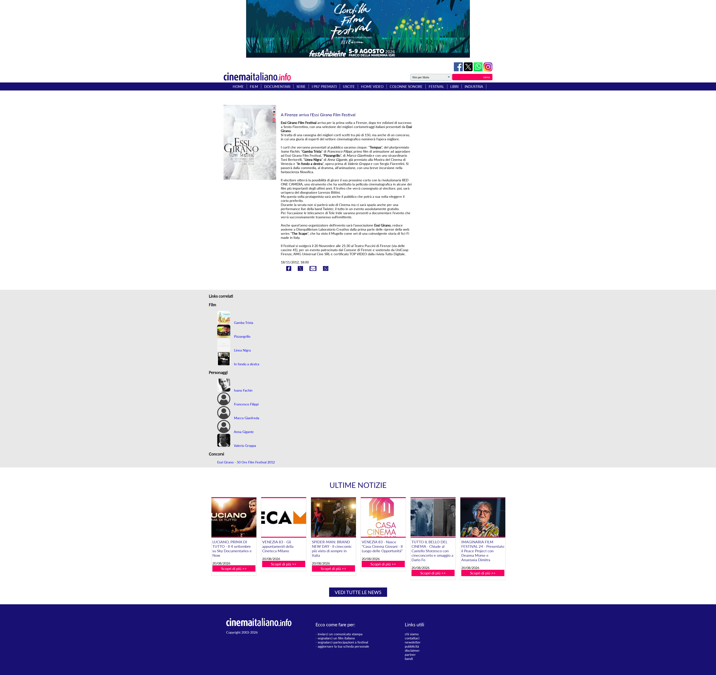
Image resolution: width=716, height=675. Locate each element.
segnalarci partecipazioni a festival (343, 642)
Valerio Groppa (244, 445)
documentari (277, 86)
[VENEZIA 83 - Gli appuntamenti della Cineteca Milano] (283, 517)
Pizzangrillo (241, 336)
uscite (349, 86)
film (254, 86)
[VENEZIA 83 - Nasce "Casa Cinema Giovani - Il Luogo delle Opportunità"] (383, 517)
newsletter (413, 642)
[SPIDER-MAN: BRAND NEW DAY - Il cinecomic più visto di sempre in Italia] (333, 517)
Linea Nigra (242, 350)
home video (372, 86)
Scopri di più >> (234, 568)
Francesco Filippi (246, 404)
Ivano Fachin (242, 390)
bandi (409, 659)
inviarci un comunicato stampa (340, 634)
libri (454, 86)
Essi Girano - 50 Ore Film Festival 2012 (246, 462)
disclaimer (412, 650)
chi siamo (412, 634)
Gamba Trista (243, 323)
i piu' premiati (324, 86)
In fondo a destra (246, 364)
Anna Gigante (243, 432)
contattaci (412, 638)
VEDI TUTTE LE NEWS (358, 592)
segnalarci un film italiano (336, 638)
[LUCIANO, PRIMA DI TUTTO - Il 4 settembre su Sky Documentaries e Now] (233, 517)
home (238, 86)
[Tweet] (469, 70)
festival (436, 86)
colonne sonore (406, 86)
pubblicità (412, 646)
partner (410, 654)
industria (474, 86)
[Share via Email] (313, 270)
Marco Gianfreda (246, 418)
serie (301, 86)
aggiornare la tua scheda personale (343, 646)
